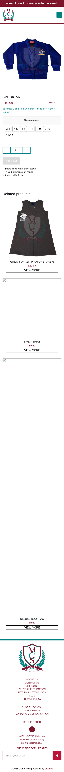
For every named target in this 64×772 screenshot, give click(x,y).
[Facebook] (32, 729)
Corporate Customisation (32, 714)
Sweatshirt (32, 341)
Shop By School (32, 707)
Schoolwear (32, 710)
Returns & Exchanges (32, 692)
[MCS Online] (9, 15)
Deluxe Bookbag (32, 618)
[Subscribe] (57, 755)
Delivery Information (32, 689)
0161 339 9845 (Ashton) (32, 739)
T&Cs (32, 695)
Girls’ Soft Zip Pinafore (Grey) (32, 261)
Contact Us (32, 682)
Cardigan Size (31, 120)
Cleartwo (49, 768)
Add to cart (11, 161)
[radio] (8, 129)
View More (32, 270)
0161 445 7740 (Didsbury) (32, 736)
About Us (32, 679)
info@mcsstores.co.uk (32, 743)
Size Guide (32, 686)
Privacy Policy (32, 699)
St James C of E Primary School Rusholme (24, 108)
